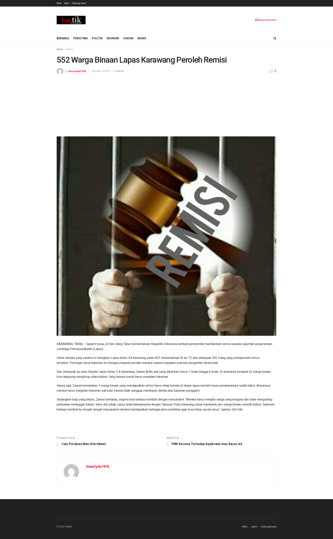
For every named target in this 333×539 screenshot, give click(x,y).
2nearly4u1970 (77, 71)
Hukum (128, 38)
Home (60, 49)
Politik (97, 38)
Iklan (59, 3)
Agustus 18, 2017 (101, 71)
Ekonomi (113, 38)
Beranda (63, 38)
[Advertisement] (166, 104)
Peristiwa (80, 38)
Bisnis (142, 38)
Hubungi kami (79, 3)
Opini (66, 3)
